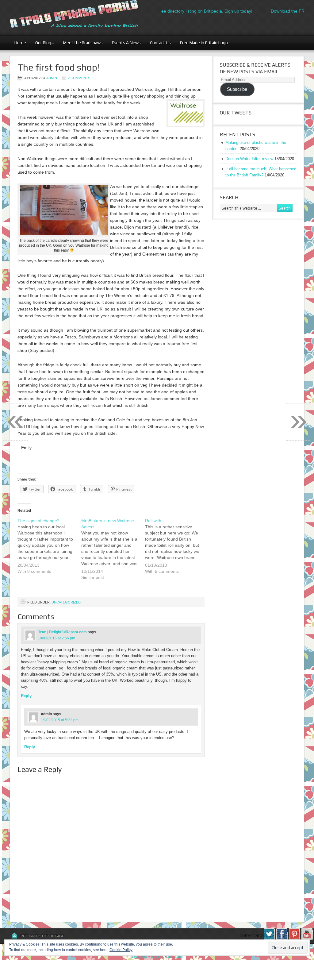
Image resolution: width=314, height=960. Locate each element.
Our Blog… (42, 42)
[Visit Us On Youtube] (307, 938)
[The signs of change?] (49, 550)
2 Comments (79, 78)
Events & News (124, 42)
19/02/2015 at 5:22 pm (59, 720)
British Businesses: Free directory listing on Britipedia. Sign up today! (177, 11)
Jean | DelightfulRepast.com (62, 632)
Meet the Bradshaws (83, 42)
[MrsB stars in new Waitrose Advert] (113, 553)
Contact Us (158, 42)
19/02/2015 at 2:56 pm (56, 638)
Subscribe (237, 89)
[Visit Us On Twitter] (269, 938)
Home (20, 42)
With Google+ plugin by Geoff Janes (157, 956)
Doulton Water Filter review (249, 158)
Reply (26, 695)
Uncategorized (66, 602)
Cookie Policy (120, 950)
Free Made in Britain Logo (201, 42)
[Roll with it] (177, 550)
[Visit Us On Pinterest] (294, 938)
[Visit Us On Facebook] (281, 938)
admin (51, 78)
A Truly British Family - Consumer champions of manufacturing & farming (85, 17)
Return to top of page (42, 936)
